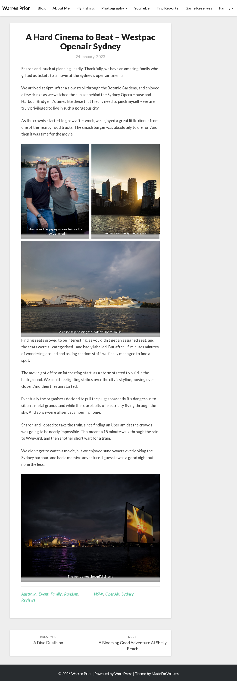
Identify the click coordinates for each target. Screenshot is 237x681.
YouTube (142, 8)
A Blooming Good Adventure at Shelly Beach (133, 643)
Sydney (128, 593)
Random (71, 593)
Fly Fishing (85, 8)
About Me (61, 8)
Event (43, 593)
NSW (98, 593)
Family (225, 8)
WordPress (123, 673)
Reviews (28, 599)
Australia (28, 593)
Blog (42, 8)
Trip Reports (167, 8)
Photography (113, 8)
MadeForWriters (165, 673)
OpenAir (112, 593)
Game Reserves (198, 8)
